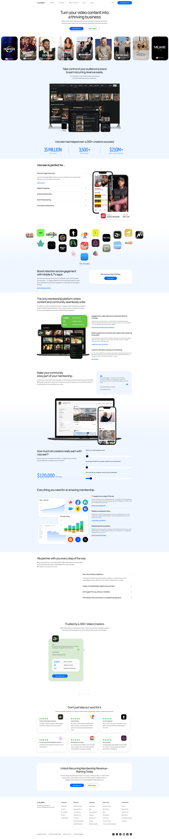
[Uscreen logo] (41, 802)
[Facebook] (117, 834)
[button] (88, 694)
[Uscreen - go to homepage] (41, 2)
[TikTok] (127, 834)
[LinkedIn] (131, 834)
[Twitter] (113, 834)
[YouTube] (124, 834)
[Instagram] (120, 834)
